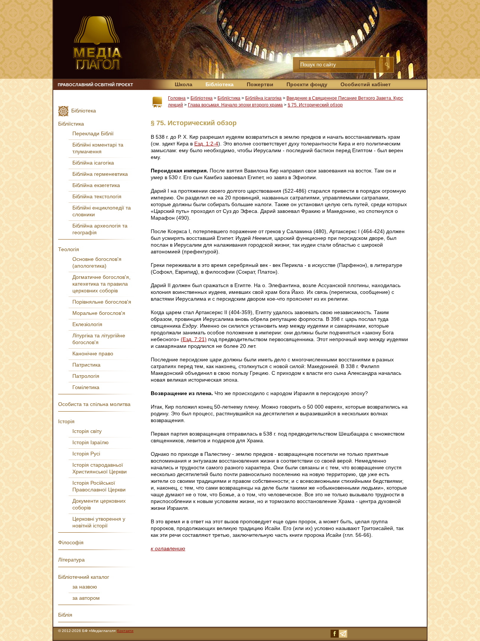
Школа (183, 84)
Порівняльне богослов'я (101, 302)
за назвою (84, 587)
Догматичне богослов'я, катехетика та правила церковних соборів (101, 284)
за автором (86, 598)
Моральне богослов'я (98, 313)
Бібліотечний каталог (83, 577)
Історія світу (87, 431)
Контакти (125, 631)
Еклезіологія (87, 324)
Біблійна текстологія (97, 196)
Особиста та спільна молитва (94, 404)
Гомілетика (85, 387)
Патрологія (85, 376)
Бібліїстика (229, 98)
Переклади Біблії (93, 133)
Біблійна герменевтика (100, 174)
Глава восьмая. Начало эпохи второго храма (235, 105)
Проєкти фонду (306, 84)
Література (71, 560)
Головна (177, 98)
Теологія (68, 249)
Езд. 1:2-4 (206, 144)
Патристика (86, 365)
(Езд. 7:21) (194, 339)
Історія (66, 421)
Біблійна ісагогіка (263, 98)
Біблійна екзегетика (96, 185)
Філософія (71, 542)
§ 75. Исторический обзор (315, 105)
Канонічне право (92, 353)
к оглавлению (168, 548)
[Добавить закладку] (157, 102)
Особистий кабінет (365, 84)
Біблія (65, 615)
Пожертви (260, 84)
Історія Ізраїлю (90, 442)
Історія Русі (86, 454)
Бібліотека (220, 84)
